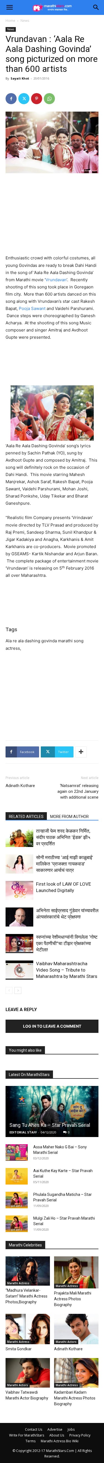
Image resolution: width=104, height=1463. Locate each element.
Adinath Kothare (20, 785)
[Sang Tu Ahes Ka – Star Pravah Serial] (52, 1111)
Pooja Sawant (32, 308)
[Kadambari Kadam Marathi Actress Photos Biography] (76, 1372)
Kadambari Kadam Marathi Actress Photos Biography (74, 1398)
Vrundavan (56, 279)
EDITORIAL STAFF (23, 1132)
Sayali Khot (20, 78)
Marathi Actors (66, 1342)
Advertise (54, 1429)
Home (10, 20)
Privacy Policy (79, 1435)
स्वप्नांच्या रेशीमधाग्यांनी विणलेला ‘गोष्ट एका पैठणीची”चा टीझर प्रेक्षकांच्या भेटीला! (67, 943)
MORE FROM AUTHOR (69, 816)
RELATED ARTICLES (26, 816)
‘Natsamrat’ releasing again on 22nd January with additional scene (77, 791)
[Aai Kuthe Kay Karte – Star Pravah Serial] (17, 1176)
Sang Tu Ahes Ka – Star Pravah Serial (49, 1125)
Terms (30, 1441)
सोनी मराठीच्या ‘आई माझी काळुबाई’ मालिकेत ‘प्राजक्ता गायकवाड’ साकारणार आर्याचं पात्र (64, 864)
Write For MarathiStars (26, 1435)
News (25, 20)
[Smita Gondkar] (28, 1329)
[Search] (96, 7)
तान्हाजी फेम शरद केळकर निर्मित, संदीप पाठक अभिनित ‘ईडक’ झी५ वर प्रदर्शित (63, 837)
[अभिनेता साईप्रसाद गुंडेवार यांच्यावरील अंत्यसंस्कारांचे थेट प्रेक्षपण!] (19, 917)
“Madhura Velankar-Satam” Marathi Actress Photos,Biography (26, 1296)
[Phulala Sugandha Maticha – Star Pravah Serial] (17, 1200)
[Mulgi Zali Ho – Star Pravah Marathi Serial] (17, 1223)
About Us (56, 1435)
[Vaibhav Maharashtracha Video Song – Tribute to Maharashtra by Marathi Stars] (19, 970)
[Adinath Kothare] (76, 1329)
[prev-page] (9, 990)
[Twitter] (23, 98)
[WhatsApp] (49, 98)
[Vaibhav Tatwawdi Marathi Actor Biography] (28, 1373)
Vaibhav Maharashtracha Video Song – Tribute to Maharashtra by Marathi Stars (66, 970)
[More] (81, 751)
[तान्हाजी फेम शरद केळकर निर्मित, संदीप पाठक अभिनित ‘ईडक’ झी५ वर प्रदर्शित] (19, 837)
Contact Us (33, 1429)
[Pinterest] (36, 98)
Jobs (71, 1429)
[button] (9, 7)
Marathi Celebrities (25, 1245)
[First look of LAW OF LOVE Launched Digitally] (19, 890)
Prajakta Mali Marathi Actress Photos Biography (72, 1299)
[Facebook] (11, 98)
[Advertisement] (52, 214)
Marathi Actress (18, 1283)
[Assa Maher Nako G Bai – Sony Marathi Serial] (17, 1152)
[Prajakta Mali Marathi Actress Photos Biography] (76, 1272)
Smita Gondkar (19, 1349)
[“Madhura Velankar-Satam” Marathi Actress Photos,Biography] (28, 1271)
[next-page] (17, 990)
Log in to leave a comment (52, 1026)
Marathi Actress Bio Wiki (59, 1441)
